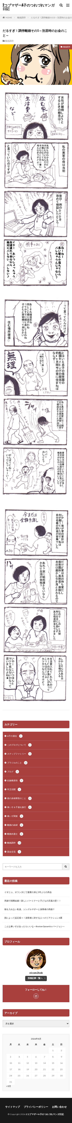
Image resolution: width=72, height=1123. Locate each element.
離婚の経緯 (14, 825)
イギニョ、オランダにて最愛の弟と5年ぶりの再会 (28, 892)
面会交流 (13, 851)
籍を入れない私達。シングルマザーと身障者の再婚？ (29, 909)
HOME (9, 17)
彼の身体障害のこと (18, 798)
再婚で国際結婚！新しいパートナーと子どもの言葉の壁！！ (32, 900)
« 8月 (8, 1086)
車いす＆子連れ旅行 (18, 807)
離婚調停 (21, 17)
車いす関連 (14, 816)
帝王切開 (13, 789)
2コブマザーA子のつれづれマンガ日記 (29, 6)
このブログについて (18, 745)
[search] (65, 866)
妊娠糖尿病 (14, 780)
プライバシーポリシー (36, 1106)
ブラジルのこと (17, 762)
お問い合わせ (59, 1106)
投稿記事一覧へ (35, 978)
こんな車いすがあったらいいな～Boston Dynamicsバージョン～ (34, 926)
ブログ (12, 771)
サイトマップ (12, 1106)
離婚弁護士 (14, 834)
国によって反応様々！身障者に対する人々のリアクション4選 (33, 918)
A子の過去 (14, 736)
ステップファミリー (18, 753)
